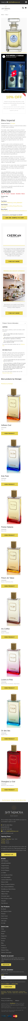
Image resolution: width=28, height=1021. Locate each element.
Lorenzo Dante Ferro (6, 879)
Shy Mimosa (4, 903)
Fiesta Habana (7, 527)
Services (3, 938)
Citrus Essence (10, 683)
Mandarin (19, 202)
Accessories (4, 918)
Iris (2, 206)
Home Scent (4, 916)
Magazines (4, 936)
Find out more (14, 261)
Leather (10, 206)
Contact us (4, 947)
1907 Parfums (4, 861)
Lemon (15, 202)
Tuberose (3, 207)
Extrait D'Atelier (5, 868)
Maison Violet (4, 882)
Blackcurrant (3, 785)
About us (3, 945)
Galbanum (9, 202)
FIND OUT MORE (14, 313)
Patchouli (16, 210)
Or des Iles (5, 731)
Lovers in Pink (7, 680)
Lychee (7, 785)
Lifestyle (3, 931)
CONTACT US (8, 854)
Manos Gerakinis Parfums (8, 884)
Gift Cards (3, 920)
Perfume (3, 913)
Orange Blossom (17, 206)
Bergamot (3, 202)
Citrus (2, 429)
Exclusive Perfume (15, 991)
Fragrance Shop (15, 992)
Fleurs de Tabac (7, 578)
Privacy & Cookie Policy (7, 1000)
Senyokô (3, 900)
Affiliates (17, 1000)
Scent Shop (10, 992)
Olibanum (11, 210)
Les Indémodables (5, 877)
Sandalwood (23, 210)
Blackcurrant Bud (4, 683)
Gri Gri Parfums (5, 870)
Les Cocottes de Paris (6, 875)
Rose (12, 581)
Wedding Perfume (4, 992)
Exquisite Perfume (22, 991)
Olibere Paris (4, 893)
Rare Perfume (9, 991)
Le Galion (3, 872)
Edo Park (5, 476)
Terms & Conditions (6, 998)
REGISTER (6, 964)
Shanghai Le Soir (8, 781)
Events (3, 940)
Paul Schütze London (6, 898)
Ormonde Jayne (5, 896)
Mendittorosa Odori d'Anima (8, 889)
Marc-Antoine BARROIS (7, 886)
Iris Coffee (5, 629)
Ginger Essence (16, 683)
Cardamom (7, 632)
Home (2, 14)
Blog (2, 943)
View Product (9, 433)
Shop (6, 14)
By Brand (3, 909)
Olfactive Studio (5, 891)
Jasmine (5, 206)
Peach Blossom (8, 581)
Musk (6, 210)
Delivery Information (6, 952)
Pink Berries (11, 785)
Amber (3, 210)
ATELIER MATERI (6, 863)
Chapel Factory (5, 865)
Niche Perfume (3, 991)
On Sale (3, 923)
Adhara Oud (6, 425)
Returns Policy (5, 950)
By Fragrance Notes (6, 911)
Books (2, 933)
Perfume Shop (21, 992)
